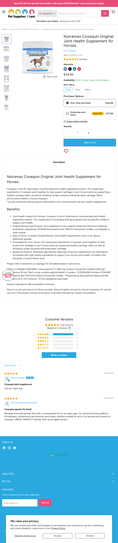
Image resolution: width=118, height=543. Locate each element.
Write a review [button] (59, 355)
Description (59, 162)
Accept (57, 535)
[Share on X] (70, 69)
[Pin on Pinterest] (79, 69)
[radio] (90, 103)
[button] (70, 59)
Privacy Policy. (58, 528)
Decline (90, 535)
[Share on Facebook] (65, 69)
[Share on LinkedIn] (74, 69)
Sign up (45, 502)
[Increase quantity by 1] (88, 132)
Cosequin (71, 50)
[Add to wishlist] (66, 151)
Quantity (68, 126)
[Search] (105, 13)
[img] (11, 373)
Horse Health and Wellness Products (24, 29)
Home (4, 29)
